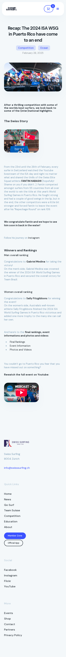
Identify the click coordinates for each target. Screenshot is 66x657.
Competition (12, 516)
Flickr (7, 581)
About (8, 527)
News (7, 499)
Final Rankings (17, 341)
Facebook (10, 570)
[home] (11, 9)
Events (8, 613)
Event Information (20, 345)
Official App (13, 543)
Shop (7, 618)
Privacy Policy (13, 635)
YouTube (9, 586)
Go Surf (9, 505)
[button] (48, 8)
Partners (9, 629)
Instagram (34, 237)
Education (10, 521)
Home (8, 494)
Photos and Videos (21, 349)
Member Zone (15, 535)
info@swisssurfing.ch (17, 468)
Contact (9, 624)
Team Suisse (12, 510)
